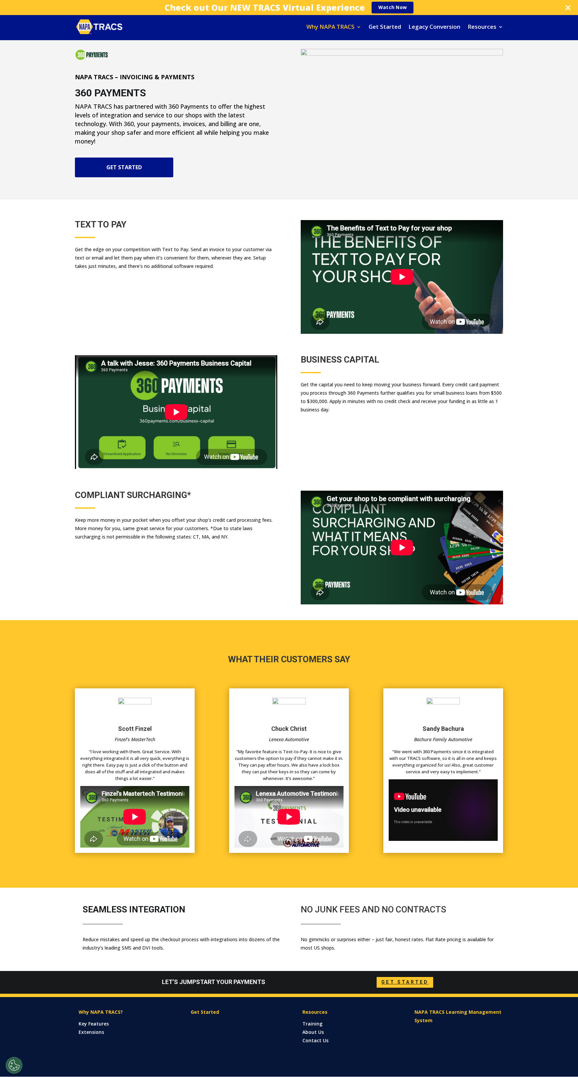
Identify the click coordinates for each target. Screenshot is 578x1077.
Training (312, 1023)
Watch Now (392, 7)
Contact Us (315, 1040)
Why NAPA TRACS (330, 27)
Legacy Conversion (434, 27)
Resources (482, 27)
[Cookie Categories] (14, 1065)
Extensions (91, 1032)
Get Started (385, 27)
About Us (313, 1032)
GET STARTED (124, 167)
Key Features (94, 1023)
